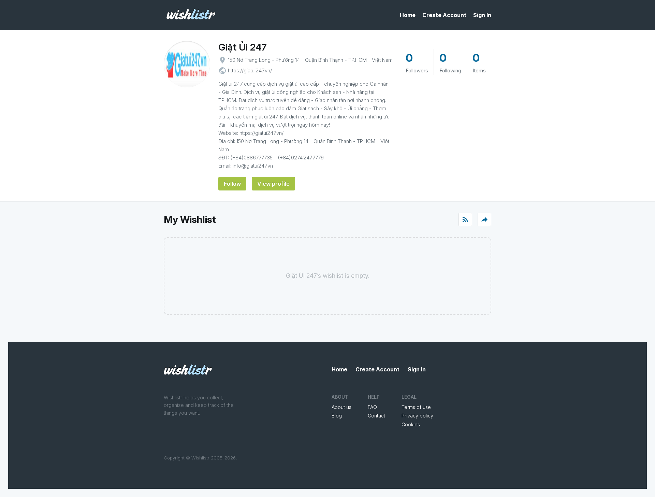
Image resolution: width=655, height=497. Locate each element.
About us (341, 407)
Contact (376, 415)
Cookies (411, 424)
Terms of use (416, 407)
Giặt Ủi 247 (242, 47)
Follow (232, 183)
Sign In (482, 15)
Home (408, 15)
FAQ (372, 407)
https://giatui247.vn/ (250, 70)
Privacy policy (417, 415)
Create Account (444, 15)
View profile (273, 183)
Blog (337, 415)
